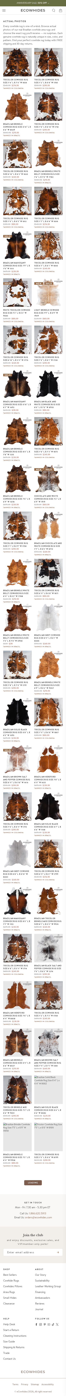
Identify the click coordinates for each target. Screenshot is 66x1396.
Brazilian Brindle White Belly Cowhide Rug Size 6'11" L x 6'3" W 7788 (16, 593)
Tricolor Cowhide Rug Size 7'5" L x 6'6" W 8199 (46, 1156)
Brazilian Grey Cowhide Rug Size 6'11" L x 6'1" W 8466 (47, 638)
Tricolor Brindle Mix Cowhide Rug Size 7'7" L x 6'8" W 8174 (16, 1252)
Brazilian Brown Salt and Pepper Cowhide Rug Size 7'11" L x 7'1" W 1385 (47, 1063)
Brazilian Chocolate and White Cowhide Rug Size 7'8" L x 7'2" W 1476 (17, 1299)
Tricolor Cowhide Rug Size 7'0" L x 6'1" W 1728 (46, 358)
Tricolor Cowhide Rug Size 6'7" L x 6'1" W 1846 (46, 264)
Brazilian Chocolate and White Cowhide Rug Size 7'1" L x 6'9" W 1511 (17, 1202)
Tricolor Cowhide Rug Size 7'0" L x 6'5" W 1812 (15, 220)
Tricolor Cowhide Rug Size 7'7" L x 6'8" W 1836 (46, 220)
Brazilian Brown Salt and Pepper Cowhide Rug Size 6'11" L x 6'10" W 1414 (16, 780)
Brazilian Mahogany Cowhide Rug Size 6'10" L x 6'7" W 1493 (17, 404)
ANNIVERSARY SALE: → (33, 2)
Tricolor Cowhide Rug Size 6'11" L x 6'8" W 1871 (46, 592)
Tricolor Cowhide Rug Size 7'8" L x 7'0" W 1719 (15, 684)
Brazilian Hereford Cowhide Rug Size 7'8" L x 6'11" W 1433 (47, 780)
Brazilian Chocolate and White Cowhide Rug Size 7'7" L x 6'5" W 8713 (48, 546)
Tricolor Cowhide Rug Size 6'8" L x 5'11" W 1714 (15, 967)
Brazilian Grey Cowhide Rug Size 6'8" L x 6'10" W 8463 (16, 874)
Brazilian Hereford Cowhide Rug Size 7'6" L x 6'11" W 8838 (16, 1016)
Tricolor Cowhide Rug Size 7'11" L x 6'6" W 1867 (46, 731)
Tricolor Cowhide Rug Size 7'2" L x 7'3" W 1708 (46, 1014)
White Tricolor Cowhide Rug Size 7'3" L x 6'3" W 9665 (16, 313)
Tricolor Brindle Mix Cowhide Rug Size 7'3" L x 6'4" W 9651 (16, 1110)
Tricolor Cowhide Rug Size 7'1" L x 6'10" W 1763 (15, 1392)
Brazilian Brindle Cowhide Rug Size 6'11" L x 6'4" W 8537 (17, 1063)
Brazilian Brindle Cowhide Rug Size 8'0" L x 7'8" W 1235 (16, 452)
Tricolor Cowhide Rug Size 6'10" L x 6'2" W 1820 (15, 172)
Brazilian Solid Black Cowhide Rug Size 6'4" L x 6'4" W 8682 (47, 1110)
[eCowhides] (33, 10)
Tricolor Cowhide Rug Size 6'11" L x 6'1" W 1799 (46, 872)
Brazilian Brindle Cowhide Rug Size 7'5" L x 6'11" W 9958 (16, 1157)
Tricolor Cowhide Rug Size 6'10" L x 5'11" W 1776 (15, 358)
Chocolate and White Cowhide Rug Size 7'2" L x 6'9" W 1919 (47, 499)
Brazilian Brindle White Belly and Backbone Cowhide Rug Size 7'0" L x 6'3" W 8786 (47, 1203)
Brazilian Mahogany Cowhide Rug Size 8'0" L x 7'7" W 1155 (16, 921)
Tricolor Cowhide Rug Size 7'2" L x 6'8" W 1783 (46, 81)
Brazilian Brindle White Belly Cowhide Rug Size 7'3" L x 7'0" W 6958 (16, 638)
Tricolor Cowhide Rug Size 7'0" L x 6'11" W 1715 (15, 825)
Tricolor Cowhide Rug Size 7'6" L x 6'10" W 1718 (46, 125)
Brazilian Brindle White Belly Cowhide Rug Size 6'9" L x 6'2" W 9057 (47, 685)
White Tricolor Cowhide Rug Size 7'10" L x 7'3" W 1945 (47, 1346)
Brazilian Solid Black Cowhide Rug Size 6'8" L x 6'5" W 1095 (16, 732)
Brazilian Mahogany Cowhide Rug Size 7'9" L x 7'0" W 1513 (16, 266)
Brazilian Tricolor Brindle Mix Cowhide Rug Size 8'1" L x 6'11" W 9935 (48, 921)
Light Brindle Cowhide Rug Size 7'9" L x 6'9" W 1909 (46, 313)
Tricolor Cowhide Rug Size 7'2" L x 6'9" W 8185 (46, 1298)
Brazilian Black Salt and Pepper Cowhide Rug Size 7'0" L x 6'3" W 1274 (48, 968)
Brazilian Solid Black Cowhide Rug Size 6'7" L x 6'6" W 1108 (47, 827)
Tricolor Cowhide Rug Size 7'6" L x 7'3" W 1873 (46, 450)
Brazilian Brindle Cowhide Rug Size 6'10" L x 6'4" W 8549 (17, 127)
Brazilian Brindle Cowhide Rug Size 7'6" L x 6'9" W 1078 (16, 499)
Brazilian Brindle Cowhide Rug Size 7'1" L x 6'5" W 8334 (47, 1252)
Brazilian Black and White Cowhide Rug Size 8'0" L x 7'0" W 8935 (47, 404)
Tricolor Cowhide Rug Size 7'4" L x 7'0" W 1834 (15, 81)
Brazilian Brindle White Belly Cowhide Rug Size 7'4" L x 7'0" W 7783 (47, 174)
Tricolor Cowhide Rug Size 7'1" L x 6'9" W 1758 (15, 544)
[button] (4, 10)
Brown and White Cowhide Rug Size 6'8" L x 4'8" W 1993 (16, 1346)
